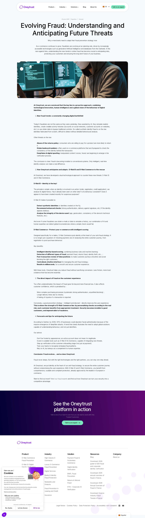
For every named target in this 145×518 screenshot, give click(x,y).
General (81, 19)
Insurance (48, 495)
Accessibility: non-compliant (107, 506)
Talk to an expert (118, 7)
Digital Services (50, 471)
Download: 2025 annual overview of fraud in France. (97, 475)
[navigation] (123, 515)
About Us (93, 7)
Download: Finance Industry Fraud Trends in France (97, 495)
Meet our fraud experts (59, 379)
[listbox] (106, 6)
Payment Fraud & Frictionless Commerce (73, 460)
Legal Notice (60, 506)
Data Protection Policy (87, 506)
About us (116, 457)
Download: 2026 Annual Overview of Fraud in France (97, 485)
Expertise (74, 19)
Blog (84, 7)
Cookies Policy (72, 506)
